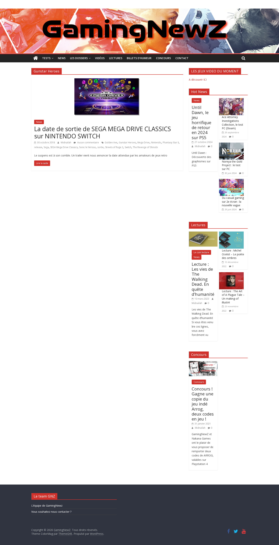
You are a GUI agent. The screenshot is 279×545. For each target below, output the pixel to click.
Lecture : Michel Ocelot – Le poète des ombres (233, 254)
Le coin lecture (201, 252)
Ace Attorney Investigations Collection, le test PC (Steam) (232, 122)
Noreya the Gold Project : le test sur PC (232, 165)
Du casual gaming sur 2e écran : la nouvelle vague (233, 201)
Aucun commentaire (88, 142)
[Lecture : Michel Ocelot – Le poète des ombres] (231, 233)
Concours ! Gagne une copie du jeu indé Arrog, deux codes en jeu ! (203, 404)
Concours (163, 58)
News (61, 58)
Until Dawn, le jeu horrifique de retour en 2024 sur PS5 (201, 122)
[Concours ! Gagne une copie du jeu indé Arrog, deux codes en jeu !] (203, 363)
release (38, 147)
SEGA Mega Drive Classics (64, 147)
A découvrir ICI (198, 79)
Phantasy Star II (171, 142)
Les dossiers (79, 58)
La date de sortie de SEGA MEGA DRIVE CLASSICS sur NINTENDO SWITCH (102, 132)
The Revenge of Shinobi (145, 147)
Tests (46, 58)
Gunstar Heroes (127, 142)
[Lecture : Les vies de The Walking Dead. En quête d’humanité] (203, 233)
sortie (100, 147)
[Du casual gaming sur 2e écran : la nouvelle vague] (231, 181)
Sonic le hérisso (87, 147)
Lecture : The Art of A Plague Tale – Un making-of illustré (233, 296)
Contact (181, 58)
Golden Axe (111, 142)
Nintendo (156, 142)
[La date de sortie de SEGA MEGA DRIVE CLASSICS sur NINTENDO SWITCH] (107, 80)
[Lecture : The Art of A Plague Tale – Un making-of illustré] (231, 274)
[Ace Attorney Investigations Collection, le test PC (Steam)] (231, 100)
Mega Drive (143, 142)
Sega (46, 147)
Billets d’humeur (139, 58)
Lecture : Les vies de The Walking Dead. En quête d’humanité (203, 279)
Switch (128, 147)
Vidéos (100, 58)
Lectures (115, 58)
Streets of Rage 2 (114, 147)
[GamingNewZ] (139, 11)
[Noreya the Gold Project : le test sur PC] (231, 144)
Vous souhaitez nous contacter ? (51, 511)
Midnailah (66, 142)
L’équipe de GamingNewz (46, 505)
